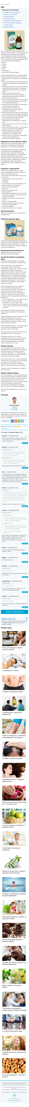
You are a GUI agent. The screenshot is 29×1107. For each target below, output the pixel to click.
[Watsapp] (19, 421)
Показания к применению (11, 14)
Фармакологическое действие (12, 12)
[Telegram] (22, 421)
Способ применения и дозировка (12, 23)
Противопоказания (9, 16)
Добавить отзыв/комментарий (14, 611)
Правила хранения (9, 27)
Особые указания (8, 25)
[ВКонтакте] (12, 421)
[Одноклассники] (15, 421)
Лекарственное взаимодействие (12, 20)
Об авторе (15, 409)
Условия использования (14, 1098)
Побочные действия (9, 18)
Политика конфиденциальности (14, 1100)
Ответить (25, 443)
